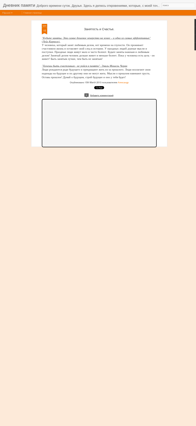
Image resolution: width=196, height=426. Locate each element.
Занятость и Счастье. (99, 29)
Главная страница (32, 12)
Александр (123, 82)
